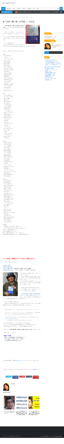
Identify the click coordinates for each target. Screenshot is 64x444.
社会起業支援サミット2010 (50, 75)
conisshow (55, 43)
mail (38, 8)
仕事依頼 (29, 8)
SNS (34, 8)
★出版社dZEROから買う (8, 270)
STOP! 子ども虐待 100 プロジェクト (51, 61)
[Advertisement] (22, 245)
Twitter (9, 376)
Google (23, 376)
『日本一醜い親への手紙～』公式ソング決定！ (14, 338)
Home (3, 8)
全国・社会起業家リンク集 (50, 74)
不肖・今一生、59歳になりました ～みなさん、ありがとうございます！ (9, 412)
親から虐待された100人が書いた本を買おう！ (53, 66)
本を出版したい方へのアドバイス (51, 69)
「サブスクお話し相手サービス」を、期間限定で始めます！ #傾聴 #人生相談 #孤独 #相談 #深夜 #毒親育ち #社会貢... (34, 413)
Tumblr (30, 376)
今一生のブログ (8, 3)
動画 (14, 8)
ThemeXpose (46, 436)
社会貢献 (18, 8)
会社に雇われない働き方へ (50, 68)
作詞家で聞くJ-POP (48, 79)
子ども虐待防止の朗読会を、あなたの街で (52, 62)
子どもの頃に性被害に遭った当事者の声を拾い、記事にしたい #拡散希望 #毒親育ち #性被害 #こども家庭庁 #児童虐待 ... (22, 413)
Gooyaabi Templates (58, 436)
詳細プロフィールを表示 (56, 48)
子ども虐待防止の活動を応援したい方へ (12, 340)
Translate (53, 38)
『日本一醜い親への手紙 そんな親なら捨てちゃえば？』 (21, 329)
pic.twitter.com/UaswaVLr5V (11, 318)
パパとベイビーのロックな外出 (50, 78)
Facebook (16, 377)
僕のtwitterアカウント (18, 360)
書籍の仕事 (9, 8)
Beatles (23, 8)
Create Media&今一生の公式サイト (51, 59)
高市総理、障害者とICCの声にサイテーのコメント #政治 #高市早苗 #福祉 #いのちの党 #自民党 (37, 12)
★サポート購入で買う (8, 268)
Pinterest (36, 377)
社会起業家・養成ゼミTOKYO (50, 72)
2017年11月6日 (27, 320)
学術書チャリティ (48, 71)
